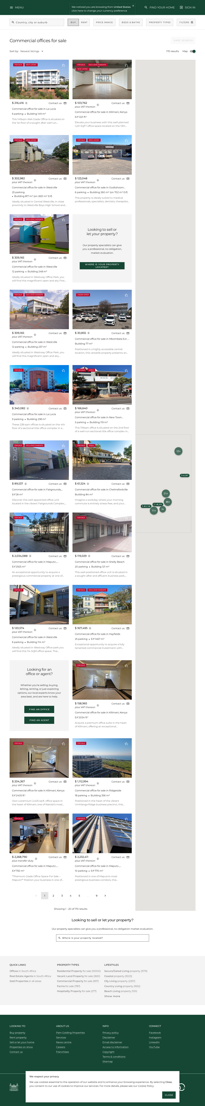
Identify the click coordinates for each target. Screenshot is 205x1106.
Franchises (62, 1051)
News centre (63, 1042)
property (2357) (119, 981)
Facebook (155, 1032)
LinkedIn (154, 1042)
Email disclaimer (112, 1042)
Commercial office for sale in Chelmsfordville (101, 489)
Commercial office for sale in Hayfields (97, 634)
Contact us (55, 103)
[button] (168, 502)
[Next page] (105, 895)
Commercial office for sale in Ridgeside (98, 790)
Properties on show (21, 1047)
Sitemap (107, 1061)
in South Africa (23, 971)
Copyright (108, 1051)
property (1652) (122, 986)
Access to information (115, 1047)
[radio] (73, 22)
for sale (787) (68, 986)
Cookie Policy (146, 1085)
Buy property (17, 1032)
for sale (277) (76, 991)
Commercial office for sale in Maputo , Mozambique (34, 562)
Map (185, 51)
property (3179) (125, 971)
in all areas (25, 981)
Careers (60, 1047)
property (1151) (120, 991)
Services (61, 1037)
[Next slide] (62, 79)
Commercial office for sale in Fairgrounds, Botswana (36, 489)
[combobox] (33, 51)
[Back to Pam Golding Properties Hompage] (14, 1087)
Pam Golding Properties (70, 1032)
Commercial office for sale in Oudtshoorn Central (99, 187)
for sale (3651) (78, 976)
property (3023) (118, 976)
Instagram (155, 1037)
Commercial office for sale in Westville (34, 187)
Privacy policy (110, 1032)
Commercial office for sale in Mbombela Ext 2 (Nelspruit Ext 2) (102, 339)
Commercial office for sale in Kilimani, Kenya (101, 112)
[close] (133, 6)
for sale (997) (78, 981)
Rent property (18, 1037)
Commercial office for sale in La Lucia (34, 108)
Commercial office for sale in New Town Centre (98, 417)
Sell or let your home (22, 1042)
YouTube (154, 1047)
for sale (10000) (79, 971)
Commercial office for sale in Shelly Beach (100, 561)
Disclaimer (108, 1037)
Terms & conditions (113, 1056)
